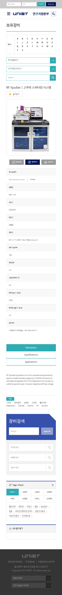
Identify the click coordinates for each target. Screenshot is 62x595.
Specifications (31, 355)
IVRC (13, 499)
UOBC (24, 499)
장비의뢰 (18, 162)
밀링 (10, 511)
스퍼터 (34, 403)
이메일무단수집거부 (46, 562)
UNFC (24, 492)
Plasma (30, 406)
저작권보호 (30, 562)
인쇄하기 (51, 162)
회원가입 (51, 4)
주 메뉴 (8, 13)
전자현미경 (26, 516)
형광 (36, 507)
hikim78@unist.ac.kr (30, 240)
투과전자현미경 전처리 (23, 511)
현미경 (21, 507)
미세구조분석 (14, 516)
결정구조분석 (40, 511)
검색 (53, 13)
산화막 (26, 403)
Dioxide (21, 406)
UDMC (49, 492)
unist (20, 14)
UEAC (37, 492)
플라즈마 (43, 403)
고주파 (8, 403)
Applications (31, 362)
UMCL (12, 492)
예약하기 (35, 162)
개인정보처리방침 (15, 562)
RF (37, 406)
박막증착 (17, 403)
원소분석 (44, 507)
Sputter (44, 406)
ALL (9, 44)
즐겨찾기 (16, 94)
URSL (37, 499)
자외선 (29, 507)
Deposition (10, 406)
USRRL (49, 499)
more (53, 485)
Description (31, 348)
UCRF (39, 13)
